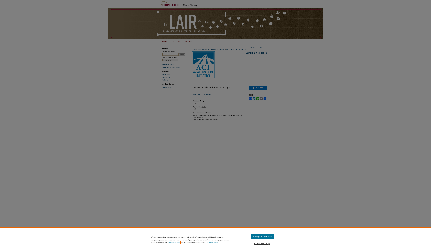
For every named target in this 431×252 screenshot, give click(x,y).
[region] (215, 239)
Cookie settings (174, 242)
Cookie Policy (213, 242)
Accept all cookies (262, 236)
